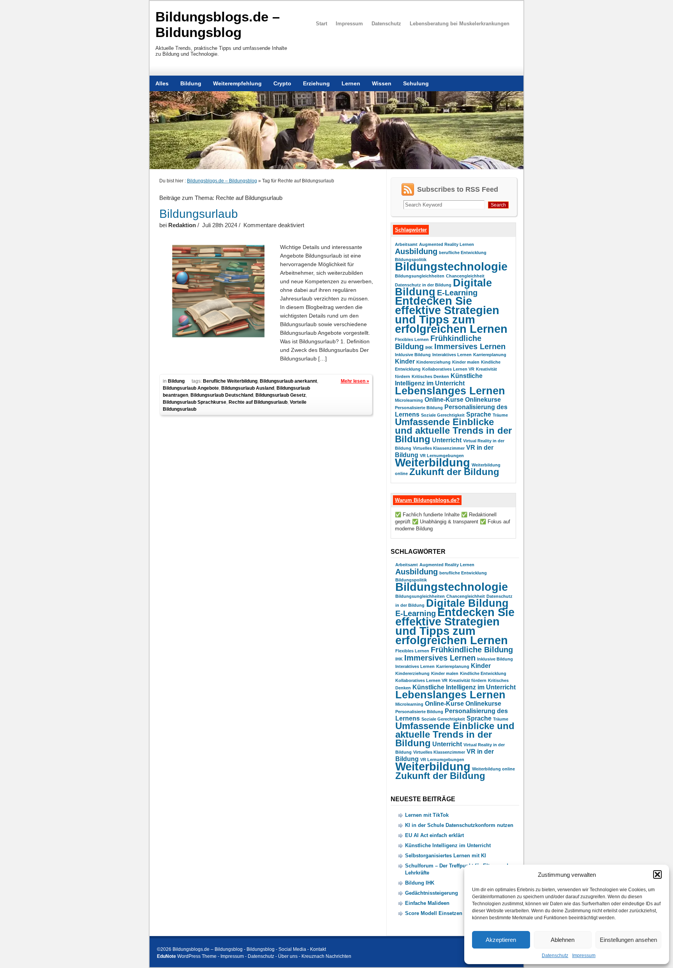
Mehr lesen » (355, 381)
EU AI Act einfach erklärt (434, 835)
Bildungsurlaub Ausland (247, 388)
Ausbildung (416, 251)
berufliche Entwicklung (462, 252)
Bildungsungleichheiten (419, 276)
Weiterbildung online (493, 769)
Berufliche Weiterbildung (230, 381)
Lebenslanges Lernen (450, 391)
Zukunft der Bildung (454, 471)
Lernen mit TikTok (427, 815)
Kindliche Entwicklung (483, 673)
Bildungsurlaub (198, 213)
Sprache (478, 414)
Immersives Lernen (470, 346)
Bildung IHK (419, 883)
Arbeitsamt (406, 244)
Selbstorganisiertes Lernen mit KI (445, 855)
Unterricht (447, 440)
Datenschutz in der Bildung (423, 285)
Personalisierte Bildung (419, 407)
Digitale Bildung (467, 603)
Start (321, 23)
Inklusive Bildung (413, 354)
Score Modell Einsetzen (433, 913)
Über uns (288, 956)
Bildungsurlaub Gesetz (280, 395)
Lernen (351, 83)
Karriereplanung (489, 354)
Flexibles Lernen (412, 339)
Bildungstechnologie (451, 266)
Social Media (292, 949)
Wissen (381, 83)
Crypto (282, 83)
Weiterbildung (432, 462)
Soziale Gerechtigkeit (443, 415)
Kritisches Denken (430, 376)
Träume (500, 415)
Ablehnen (562, 939)
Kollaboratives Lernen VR (448, 369)
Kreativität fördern (467, 680)
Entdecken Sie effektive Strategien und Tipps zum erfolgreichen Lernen (451, 314)
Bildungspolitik (410, 259)
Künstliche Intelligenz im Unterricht (464, 687)
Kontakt (318, 949)
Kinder (405, 361)
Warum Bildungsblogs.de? (427, 500)
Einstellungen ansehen (628, 939)
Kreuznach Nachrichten (326, 956)
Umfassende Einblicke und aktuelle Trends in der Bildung (453, 430)
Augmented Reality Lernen (446, 244)
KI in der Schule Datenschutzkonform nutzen (459, 825)
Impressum (583, 955)
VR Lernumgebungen (442, 455)
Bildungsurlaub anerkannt (288, 381)
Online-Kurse (444, 399)
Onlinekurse (483, 399)
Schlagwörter (411, 230)
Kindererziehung (433, 362)
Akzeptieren (501, 939)
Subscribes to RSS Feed (457, 189)
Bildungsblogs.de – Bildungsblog (217, 24)
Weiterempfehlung (237, 83)
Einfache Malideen (427, 903)
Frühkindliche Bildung (472, 649)
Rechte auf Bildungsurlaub (258, 402)
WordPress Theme (197, 956)
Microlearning (409, 400)
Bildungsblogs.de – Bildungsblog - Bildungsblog (224, 949)
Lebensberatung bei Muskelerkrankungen (459, 23)
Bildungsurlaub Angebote (191, 388)
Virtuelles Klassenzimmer (439, 448)
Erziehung (316, 83)
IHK (429, 347)
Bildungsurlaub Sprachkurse (194, 402)
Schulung (416, 83)
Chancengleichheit (465, 276)
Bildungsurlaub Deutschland (221, 395)
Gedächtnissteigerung (431, 893)
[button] (657, 874)
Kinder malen (465, 362)
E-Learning (457, 292)
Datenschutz (555, 955)
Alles (162, 83)
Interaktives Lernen (452, 354)
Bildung (190, 83)
